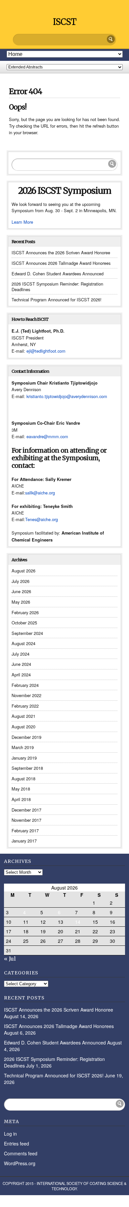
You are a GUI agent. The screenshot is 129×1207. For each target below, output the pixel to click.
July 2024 (20, 654)
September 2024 (27, 633)
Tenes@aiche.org (41, 519)
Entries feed (16, 1143)
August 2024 (23, 643)
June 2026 (21, 591)
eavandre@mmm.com (47, 436)
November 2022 (26, 695)
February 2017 (25, 830)
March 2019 (23, 747)
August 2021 (23, 716)
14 (77, 921)
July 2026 (20, 581)
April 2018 (21, 799)
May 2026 (21, 602)
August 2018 (23, 778)
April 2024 (21, 674)
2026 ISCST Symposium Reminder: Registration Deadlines (57, 286)
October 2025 (24, 622)
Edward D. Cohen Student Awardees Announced (58, 273)
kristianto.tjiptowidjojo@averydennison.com (66, 396)
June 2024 (21, 664)
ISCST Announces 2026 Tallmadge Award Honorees (61, 263)
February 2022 (25, 706)
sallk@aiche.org (40, 493)
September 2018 (27, 768)
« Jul (10, 958)
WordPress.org (19, 1163)
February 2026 (25, 612)
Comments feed (20, 1153)
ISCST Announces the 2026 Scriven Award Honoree (61, 252)
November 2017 (26, 820)
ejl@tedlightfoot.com (45, 351)
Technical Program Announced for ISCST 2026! (57, 299)
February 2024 (25, 685)
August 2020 (23, 726)
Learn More (22, 222)
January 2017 (24, 841)
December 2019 (26, 737)
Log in (10, 1133)
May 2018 (21, 789)
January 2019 (24, 758)
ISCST (64, 22)
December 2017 (26, 810)
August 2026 (23, 570)
